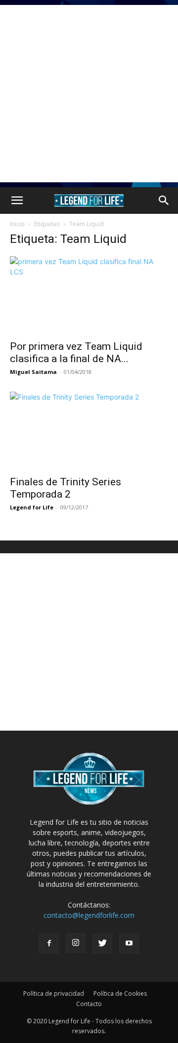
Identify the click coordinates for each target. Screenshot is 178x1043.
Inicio (17, 224)
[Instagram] (76, 943)
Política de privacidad (53, 993)
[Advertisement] (89, 93)
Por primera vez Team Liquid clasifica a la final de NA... (76, 352)
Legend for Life (31, 507)
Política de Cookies (120, 993)
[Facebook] (49, 943)
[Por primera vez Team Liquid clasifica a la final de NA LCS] (89, 295)
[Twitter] (102, 943)
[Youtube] (129, 943)
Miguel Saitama (33, 371)
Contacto (89, 1004)
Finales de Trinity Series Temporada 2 (65, 488)
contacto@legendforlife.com (89, 915)
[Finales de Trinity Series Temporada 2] (89, 431)
